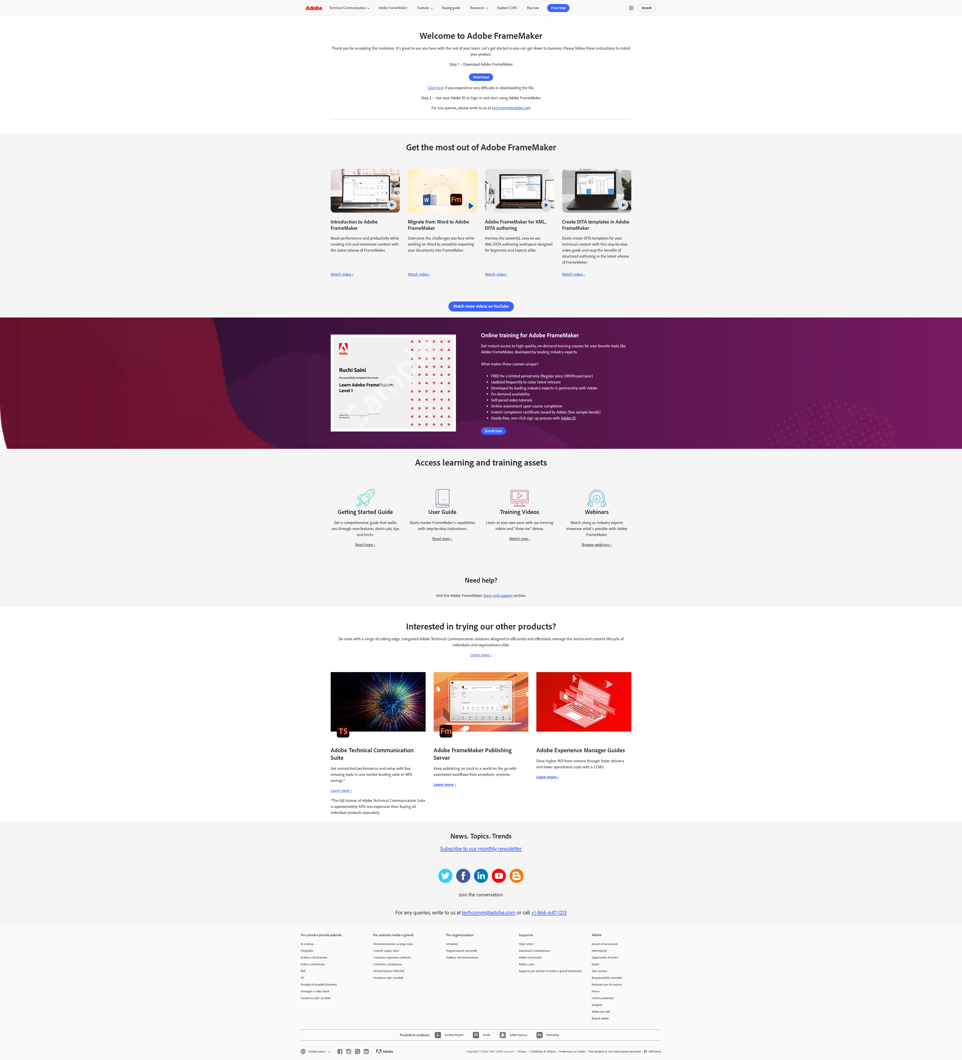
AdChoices (655, 1051)
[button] (631, 8)
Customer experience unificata (392, 957)
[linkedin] (366, 1051)
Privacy (522, 1051)
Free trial (558, 8)
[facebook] (339, 1051)
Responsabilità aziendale (607, 978)
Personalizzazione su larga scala (393, 944)
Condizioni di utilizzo (543, 1051)
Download (481, 77)
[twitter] (357, 1051)
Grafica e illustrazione (314, 957)
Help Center (526, 944)
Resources (477, 8)
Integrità (597, 1005)
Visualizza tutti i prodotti (316, 998)
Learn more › (481, 655)
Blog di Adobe (600, 1018)
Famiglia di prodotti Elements (319, 984)
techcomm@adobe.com (511, 107)
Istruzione (452, 944)
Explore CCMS (507, 8)
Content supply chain (386, 950)
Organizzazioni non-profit (461, 950)
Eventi (595, 964)
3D (302, 978)
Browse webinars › (597, 544)
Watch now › (519, 538)
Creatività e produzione (387, 964)
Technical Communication (347, 8)
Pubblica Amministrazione (462, 957)
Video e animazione (313, 964)
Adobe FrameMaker (393, 8)
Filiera (595, 991)
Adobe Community (530, 957)
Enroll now (493, 431)
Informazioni (599, 950)
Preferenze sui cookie (572, 1051)
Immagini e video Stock (315, 991)
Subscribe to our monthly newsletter (481, 848)
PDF (303, 971)
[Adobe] (314, 8)
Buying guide (451, 8)
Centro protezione (603, 998)
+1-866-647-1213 (549, 912)
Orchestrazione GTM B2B (388, 971)
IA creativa (307, 944)
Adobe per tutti (601, 1011)
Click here (436, 87)
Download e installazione (534, 950)
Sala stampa (599, 971)
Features (423, 8)
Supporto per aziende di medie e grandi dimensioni (547, 971)
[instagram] (348, 1051)
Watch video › (342, 274)
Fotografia (307, 950)
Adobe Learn (526, 964)
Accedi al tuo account (605, 944)
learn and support (498, 595)
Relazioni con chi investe (607, 984)
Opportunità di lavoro (605, 957)
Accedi (646, 8)
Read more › (365, 544)
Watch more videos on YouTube (481, 306)
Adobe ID (568, 418)
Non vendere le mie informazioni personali (615, 1051)
